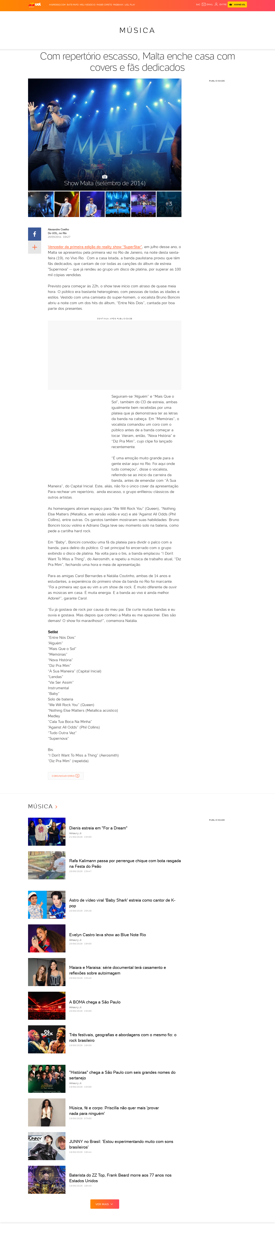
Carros (94, 15)
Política (83, 15)
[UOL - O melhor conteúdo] (34, 4)
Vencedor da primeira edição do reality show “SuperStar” (95, 247)
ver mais (102, 1204)
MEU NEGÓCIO (87, 4)
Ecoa (180, 15)
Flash (47, 15)
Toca (224, 15)
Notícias (70, 15)
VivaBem (165, 15)
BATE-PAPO (73, 4)
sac (198, 4)
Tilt (173, 15)
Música (137, 30)
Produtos (35, 15)
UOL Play (130, 4)
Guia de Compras (240, 15)
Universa (152, 15)
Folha (118, 15)
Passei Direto (104, 4)
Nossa (202, 15)
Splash (140, 15)
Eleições (57, 15)
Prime (217, 15)
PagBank (118, 4)
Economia (107, 15)
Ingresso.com (57, 4)
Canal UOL (191, 15)
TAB (210, 15)
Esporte (129, 15)
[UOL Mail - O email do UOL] (207, 4)
